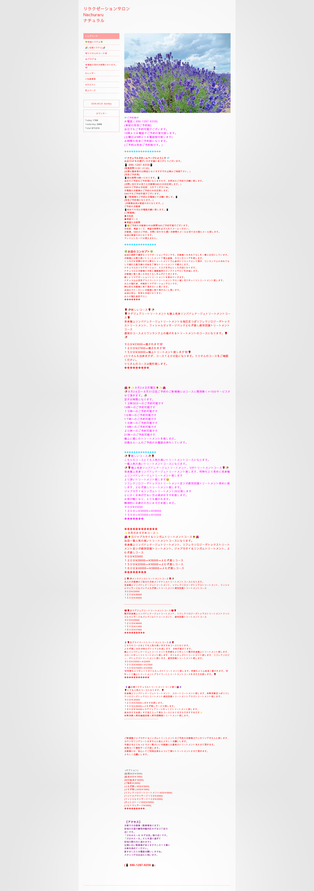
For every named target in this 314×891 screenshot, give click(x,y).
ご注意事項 (90, 79)
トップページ (91, 36)
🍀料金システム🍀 (94, 42)
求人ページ (90, 90)
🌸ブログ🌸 (91, 59)
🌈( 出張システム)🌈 (95, 47)
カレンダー (90, 73)
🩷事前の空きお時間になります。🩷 (101, 66)
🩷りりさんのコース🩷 (96, 53)
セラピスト (90, 84)
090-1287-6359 (146, 121)
